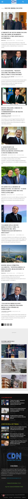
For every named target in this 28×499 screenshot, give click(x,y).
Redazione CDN (11, 40)
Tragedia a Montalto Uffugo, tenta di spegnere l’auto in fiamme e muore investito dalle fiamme (18, 442)
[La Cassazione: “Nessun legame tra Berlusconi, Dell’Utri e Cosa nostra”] (14, 59)
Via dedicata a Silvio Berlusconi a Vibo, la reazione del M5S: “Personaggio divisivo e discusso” (11, 228)
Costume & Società (6, 311)
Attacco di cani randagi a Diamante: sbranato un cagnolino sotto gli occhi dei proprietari (18, 410)
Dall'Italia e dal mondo (7, 76)
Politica (3, 40)
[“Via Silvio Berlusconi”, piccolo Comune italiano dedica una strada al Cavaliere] (14, 292)
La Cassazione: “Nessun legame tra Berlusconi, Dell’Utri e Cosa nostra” (11, 72)
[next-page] (11, 324)
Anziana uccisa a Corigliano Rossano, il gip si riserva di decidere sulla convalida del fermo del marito (18, 428)
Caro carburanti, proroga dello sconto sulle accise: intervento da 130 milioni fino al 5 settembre (17, 435)
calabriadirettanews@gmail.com (14, 478)
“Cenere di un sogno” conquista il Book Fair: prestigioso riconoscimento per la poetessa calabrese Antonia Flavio (14, 351)
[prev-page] (22, 347)
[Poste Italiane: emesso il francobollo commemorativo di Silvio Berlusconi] (14, 96)
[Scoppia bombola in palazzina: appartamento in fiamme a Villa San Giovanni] (5, 417)
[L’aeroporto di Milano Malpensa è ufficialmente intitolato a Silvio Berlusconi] (14, 135)
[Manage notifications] (3, 495)
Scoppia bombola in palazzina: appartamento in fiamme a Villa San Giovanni (14, 381)
